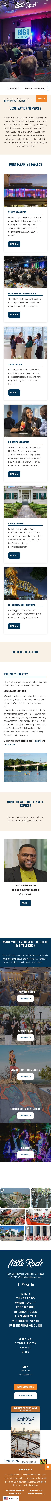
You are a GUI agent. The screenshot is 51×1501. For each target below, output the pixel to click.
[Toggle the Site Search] (5, 4)
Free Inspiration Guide (25, 1325)
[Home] (25, 5)
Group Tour (25, 1339)
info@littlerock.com (33, 1277)
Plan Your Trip (25, 1316)
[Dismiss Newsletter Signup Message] (48, 1467)
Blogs (25, 1352)
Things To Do (25, 1298)
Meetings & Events (25, 1321)
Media (25, 1367)
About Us (25, 1347)
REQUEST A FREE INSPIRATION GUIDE (35, 1492)
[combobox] (11, 1498)
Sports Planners (25, 1343)
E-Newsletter (24, 1396)
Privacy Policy (25, 1374)
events (38, 741)
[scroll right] (48, 88)
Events (25, 1293)
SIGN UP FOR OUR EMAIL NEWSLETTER (15, 1492)
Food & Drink (25, 1307)
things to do (9, 744)
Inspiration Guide (24, 1387)
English (11, 1498)
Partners (25, 1371)
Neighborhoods (25, 1311)
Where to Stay (25, 1302)
